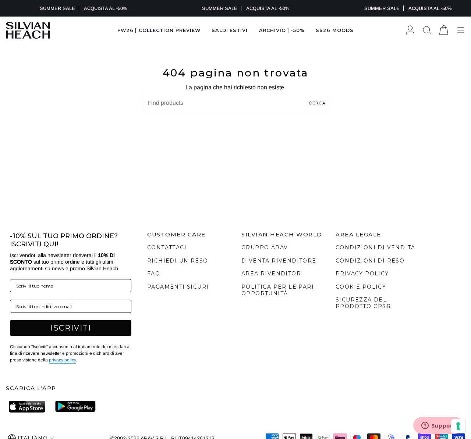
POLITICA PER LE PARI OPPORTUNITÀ (277, 290)
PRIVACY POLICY (362, 273)
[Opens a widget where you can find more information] (438, 426)
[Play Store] (75, 406)
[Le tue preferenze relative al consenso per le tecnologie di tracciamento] (458, 426)
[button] (229, 30)
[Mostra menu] (460, 30)
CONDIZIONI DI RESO (370, 260)
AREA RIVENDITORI (272, 273)
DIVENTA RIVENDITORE (278, 260)
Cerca (317, 103)
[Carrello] (443, 30)
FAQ (153, 273)
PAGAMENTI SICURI (178, 286)
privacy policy (62, 360)
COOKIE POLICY (361, 286)
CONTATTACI (167, 247)
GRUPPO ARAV (264, 247)
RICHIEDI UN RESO (177, 260)
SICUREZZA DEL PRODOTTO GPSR (363, 303)
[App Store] (29, 406)
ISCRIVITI (70, 328)
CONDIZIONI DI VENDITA (375, 247)
